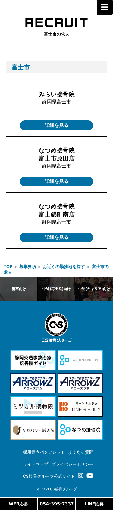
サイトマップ (35, 464)
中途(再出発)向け (56, 288)
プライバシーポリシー (72, 464)
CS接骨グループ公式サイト (49, 476)
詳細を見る (57, 125)
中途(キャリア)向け (94, 288)
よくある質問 (80, 452)
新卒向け (19, 288)
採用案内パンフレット (44, 452)
